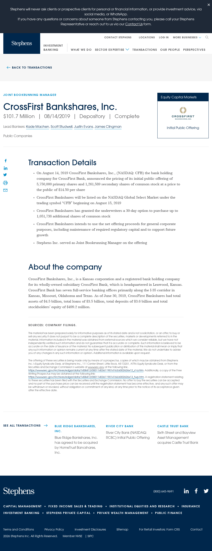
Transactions (144, 50)
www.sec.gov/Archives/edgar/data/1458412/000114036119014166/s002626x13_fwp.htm (90, 377)
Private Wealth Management (122, 513)
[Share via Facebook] (5, 160)
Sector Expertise (109, 50)
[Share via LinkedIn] (5, 168)
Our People (170, 50)
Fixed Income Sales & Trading (75, 506)
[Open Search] (207, 37)
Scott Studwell (61, 126)
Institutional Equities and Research (142, 506)
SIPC (91, 536)
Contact (196, 529)
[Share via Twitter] (5, 175)
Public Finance (168, 513)
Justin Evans (83, 126)
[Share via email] (5, 190)
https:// (32, 370)
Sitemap (122, 529)
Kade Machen (37, 126)
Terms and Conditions (18, 529)
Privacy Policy (54, 529)
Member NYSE (72, 536)
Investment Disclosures (90, 529)
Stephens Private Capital (68, 513)
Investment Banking (53, 48)
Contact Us (134, 24)
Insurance (191, 506)
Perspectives (194, 50)
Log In (164, 37)
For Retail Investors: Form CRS (159, 529)
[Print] (5, 183)
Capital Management (22, 506)
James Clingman (108, 126)
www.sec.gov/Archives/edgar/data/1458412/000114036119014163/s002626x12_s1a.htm (90, 370)
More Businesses (185, 37)
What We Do (81, 50)
